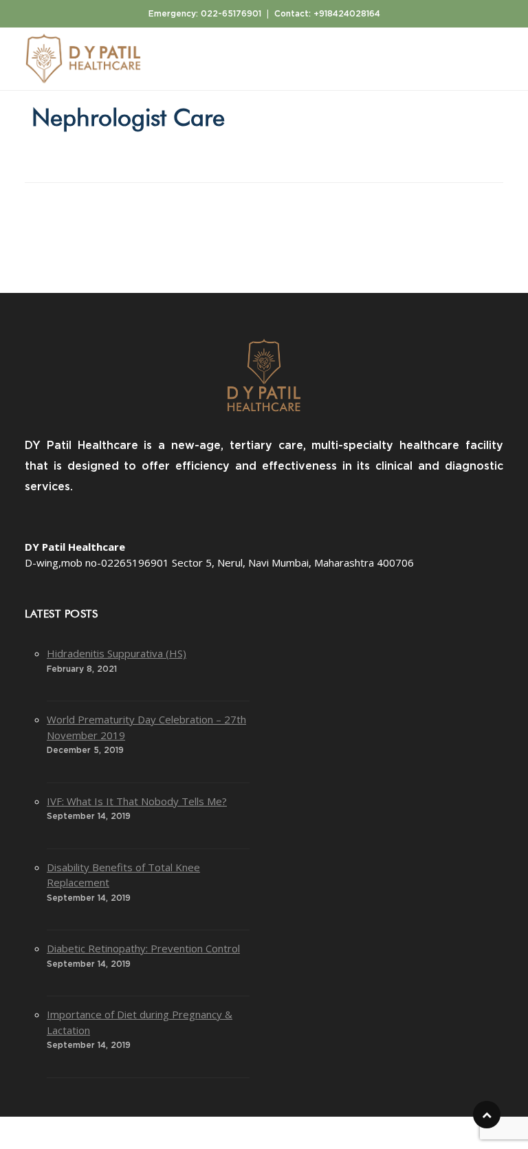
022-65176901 (231, 14)
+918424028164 (347, 14)
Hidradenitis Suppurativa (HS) (116, 653)
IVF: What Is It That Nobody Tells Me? (137, 801)
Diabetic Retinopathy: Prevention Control (143, 948)
